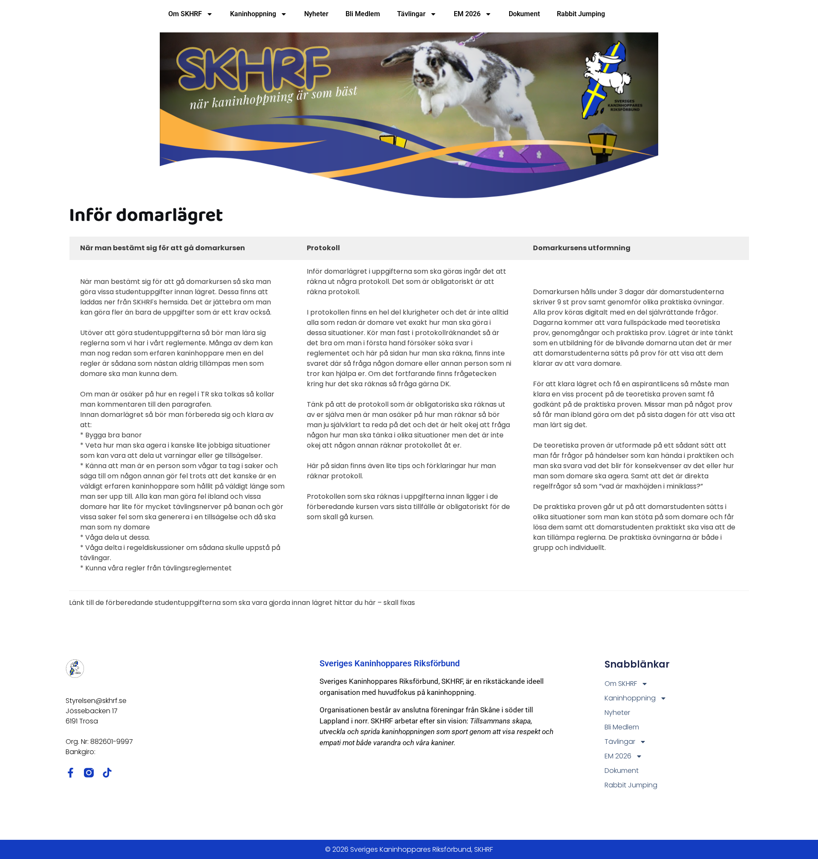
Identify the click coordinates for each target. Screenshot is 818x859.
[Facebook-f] (70, 773)
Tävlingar (411, 14)
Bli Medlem (363, 14)
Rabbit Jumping (581, 14)
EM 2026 (467, 14)
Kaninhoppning (253, 14)
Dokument (524, 14)
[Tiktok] (107, 773)
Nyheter (316, 14)
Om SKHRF (185, 14)
